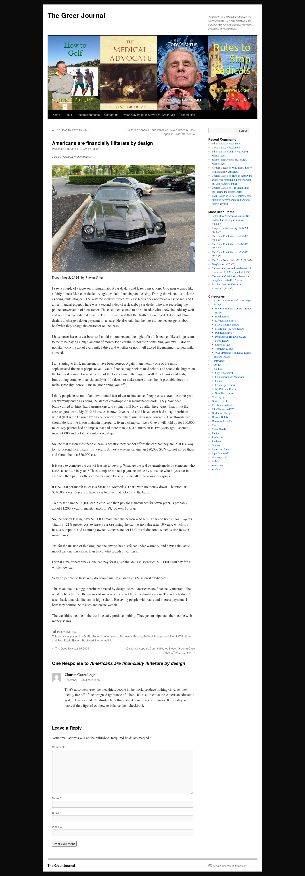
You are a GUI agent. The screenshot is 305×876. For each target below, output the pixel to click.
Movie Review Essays (227, 324)
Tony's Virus (219, 264)
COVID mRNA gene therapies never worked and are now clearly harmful (231, 199)
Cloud (215, 147)
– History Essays (221, 356)
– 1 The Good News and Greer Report (232, 300)
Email (56, 812)
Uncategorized (219, 457)
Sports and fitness (221, 449)
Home (56, 114)
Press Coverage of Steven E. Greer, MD (149, 114)
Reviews (216, 441)
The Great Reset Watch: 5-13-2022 (230, 236)
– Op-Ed (216, 364)
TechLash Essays (224, 348)
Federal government (105, 636)
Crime (218, 381)
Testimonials (187, 114)
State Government (224, 393)
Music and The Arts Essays (229, 328)
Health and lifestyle (222, 413)
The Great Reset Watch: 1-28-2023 (230, 252)
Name (56, 798)
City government (224, 373)
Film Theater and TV (223, 409)
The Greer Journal (76, 15)
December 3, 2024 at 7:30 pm (82, 680)
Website (57, 827)
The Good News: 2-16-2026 (70, 130)
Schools (216, 445)
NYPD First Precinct (226, 389)
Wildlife (216, 469)
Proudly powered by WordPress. (230, 865)
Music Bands (219, 429)
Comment (59, 747)
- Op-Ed (86, 636)
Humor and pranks (222, 421)
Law (214, 425)
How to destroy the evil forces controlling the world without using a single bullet (232, 179)
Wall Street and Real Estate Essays (233, 352)
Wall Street (170, 636)
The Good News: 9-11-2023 (227, 260)
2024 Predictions (231, 143)
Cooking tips (219, 397)
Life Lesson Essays (130, 636)
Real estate (217, 437)
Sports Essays (222, 344)
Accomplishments (88, 114)
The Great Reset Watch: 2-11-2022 (230, 244)
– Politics (217, 368)
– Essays (216, 304)
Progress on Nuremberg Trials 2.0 (230, 228)
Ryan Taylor (218, 195)
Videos (215, 461)
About (68, 114)
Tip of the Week (220, 453)
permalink (106, 640)
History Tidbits (220, 417)
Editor (95, 148)
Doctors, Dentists (221, 401)
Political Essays (152, 636)
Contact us (111, 114)
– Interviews (218, 360)
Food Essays (222, 316)
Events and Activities (223, 405)
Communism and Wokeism (229, 377)
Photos (215, 433)
